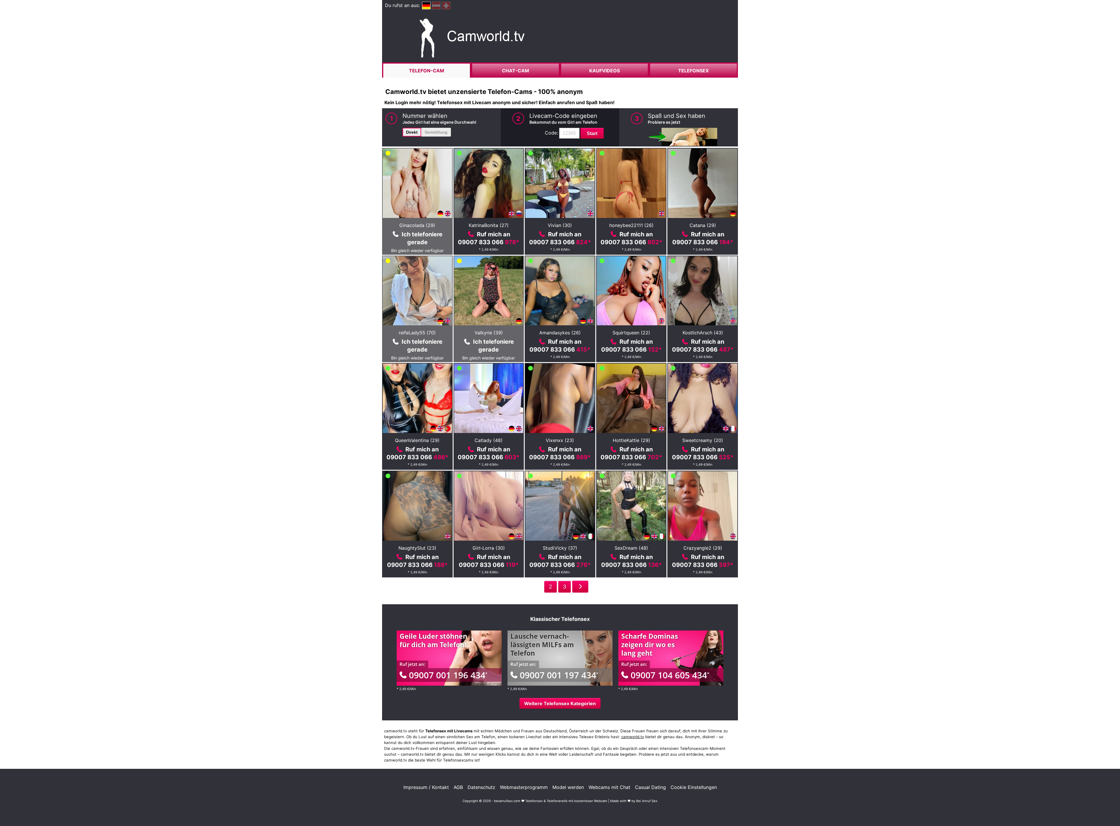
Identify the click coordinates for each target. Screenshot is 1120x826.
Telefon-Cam (426, 71)
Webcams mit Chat (609, 787)
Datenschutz (481, 787)
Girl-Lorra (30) (489, 548)
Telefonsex (693, 71)
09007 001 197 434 (559, 675)
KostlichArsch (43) (702, 333)
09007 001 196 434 (448, 675)
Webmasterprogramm (524, 787)
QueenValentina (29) (417, 440)
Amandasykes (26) (560, 333)
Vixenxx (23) (560, 440)
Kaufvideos (604, 71)
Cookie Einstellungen (694, 787)
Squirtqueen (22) (631, 333)
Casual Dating (650, 787)
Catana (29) (703, 225)
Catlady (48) (489, 440)
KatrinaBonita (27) (489, 225)
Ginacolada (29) (417, 225)
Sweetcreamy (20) (702, 440)
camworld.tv (632, 736)
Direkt (412, 132)
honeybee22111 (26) (631, 225)
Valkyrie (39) (489, 333)
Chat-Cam (515, 71)
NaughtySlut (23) (417, 548)
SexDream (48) (631, 548)
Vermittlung (436, 132)
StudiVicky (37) (560, 548)
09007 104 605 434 (670, 675)
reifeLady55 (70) (417, 333)
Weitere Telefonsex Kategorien (560, 703)
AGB (458, 787)
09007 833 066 (488, 242)
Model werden (568, 787)
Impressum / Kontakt (426, 787)
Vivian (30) (560, 225)
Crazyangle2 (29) (702, 548)
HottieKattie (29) (631, 440)
